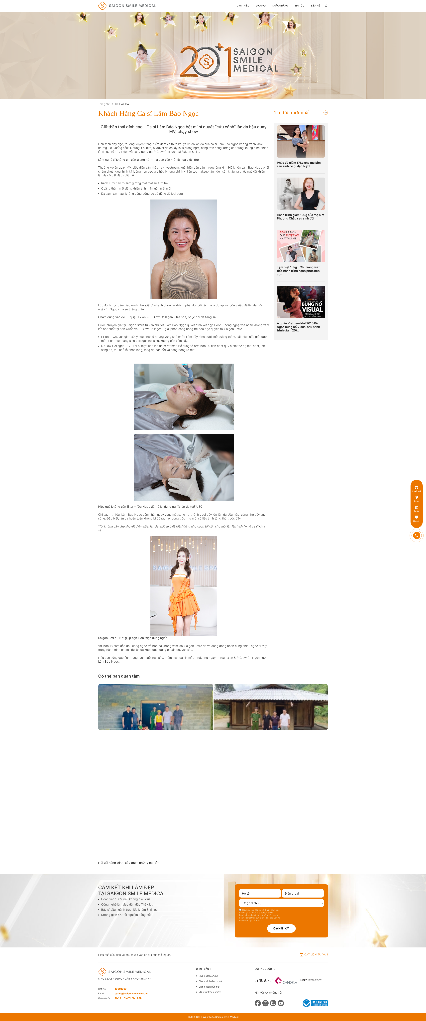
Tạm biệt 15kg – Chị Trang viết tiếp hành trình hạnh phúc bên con (298, 270)
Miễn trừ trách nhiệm (210, 992)
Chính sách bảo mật (209, 986)
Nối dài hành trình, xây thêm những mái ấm (128, 862)
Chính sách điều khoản (211, 981)
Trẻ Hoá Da (121, 104)
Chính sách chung (208, 975)
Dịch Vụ (261, 5)
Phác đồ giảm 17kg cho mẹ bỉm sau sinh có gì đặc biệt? (299, 164)
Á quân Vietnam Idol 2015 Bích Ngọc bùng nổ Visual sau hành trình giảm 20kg (298, 326)
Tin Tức (299, 5)
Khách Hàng (280, 5)
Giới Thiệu (243, 5)
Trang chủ (104, 104)
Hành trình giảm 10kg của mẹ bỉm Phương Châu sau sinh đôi (300, 216)
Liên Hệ (315, 5)
